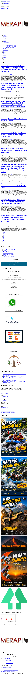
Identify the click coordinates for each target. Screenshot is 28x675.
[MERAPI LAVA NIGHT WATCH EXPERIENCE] (14, 550)
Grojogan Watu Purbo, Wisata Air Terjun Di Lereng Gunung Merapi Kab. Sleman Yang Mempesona (13, 201)
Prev (4, 232)
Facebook (5, 36)
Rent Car (5, 51)
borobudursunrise (4, 407)
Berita (4, 52)
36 (3, 240)
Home (4, 41)
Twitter (4, 35)
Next (4, 241)
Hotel (4, 48)
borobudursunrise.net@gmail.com (8, 412)
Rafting (4, 255)
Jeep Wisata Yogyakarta (11, 45)
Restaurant (5, 50)
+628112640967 (4, 8)
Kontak (4, 53)
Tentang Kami (6, 42)
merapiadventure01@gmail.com (7, 411)
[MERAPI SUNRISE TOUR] (14, 586)
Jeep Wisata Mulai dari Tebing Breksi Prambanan (13, 376)
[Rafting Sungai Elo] (14, 456)
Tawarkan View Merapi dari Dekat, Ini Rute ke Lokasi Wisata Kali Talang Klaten (14, 185)
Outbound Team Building (8, 254)
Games (4, 250)
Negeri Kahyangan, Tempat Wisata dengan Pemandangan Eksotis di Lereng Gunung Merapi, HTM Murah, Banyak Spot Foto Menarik (13, 104)
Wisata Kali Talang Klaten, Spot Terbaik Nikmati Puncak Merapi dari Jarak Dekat (14, 150)
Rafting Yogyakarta (10, 47)
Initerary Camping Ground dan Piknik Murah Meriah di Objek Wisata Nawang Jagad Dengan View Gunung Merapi (13, 86)
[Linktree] (14, 609)
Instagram (5, 37)
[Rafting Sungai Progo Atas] (14, 495)
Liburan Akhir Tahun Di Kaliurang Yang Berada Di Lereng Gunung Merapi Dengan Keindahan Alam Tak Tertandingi (14, 68)
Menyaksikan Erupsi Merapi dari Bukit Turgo (13, 377)
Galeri (4, 55)
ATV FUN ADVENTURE (9, 249)
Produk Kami (6, 43)
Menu (4, 40)
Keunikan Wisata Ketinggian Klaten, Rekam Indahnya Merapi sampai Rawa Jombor (13, 134)
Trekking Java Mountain (11, 46)
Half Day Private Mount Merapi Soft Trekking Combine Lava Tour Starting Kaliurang (15, 379)
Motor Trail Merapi (7, 251)
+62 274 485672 (4, 393)
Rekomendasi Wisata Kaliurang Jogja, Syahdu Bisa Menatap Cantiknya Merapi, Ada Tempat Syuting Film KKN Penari (14, 218)
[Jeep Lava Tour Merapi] (14, 534)
